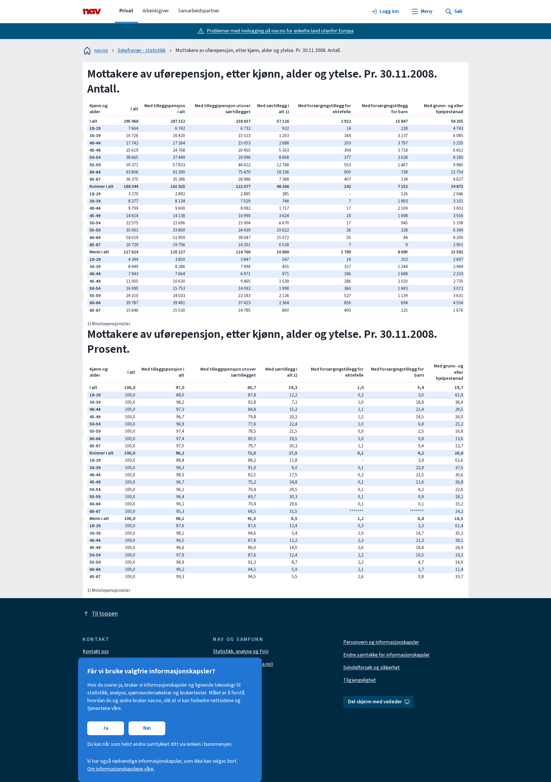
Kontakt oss (96, 651)
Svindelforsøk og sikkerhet (371, 667)
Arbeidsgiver (156, 10)
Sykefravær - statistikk (142, 50)
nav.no (101, 50)
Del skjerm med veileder (375, 701)
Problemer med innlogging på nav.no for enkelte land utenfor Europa (280, 30)
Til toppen (105, 614)
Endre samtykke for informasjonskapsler (386, 654)
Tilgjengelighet (359, 680)
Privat (126, 10)
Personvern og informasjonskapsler (381, 642)
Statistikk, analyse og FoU (241, 651)
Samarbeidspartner (198, 10)
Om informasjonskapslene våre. (120, 769)
